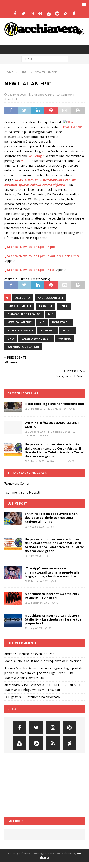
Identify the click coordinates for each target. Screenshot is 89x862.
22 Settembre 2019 (38, 602)
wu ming (64, 338)
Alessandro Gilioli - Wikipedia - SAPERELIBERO (36, 685)
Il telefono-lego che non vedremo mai (54, 404)
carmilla (45, 306)
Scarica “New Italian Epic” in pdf (31, 247)
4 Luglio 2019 (35, 628)
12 (73, 461)
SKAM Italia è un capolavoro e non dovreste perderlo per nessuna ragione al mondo (51, 517)
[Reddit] (57, 13)
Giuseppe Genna (43, 94)
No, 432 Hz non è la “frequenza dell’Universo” (49, 661)
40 (57, 602)
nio (41, 322)
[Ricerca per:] (44, 59)
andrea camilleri (50, 298)
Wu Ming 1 (36, 156)
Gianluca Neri (59, 408)
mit (50, 314)
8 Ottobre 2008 (36, 431)
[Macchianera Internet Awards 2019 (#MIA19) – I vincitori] (13, 598)
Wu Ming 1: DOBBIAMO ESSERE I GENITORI (52, 425)
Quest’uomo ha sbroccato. (41, 697)
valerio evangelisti (36, 338)
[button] (83, 4)
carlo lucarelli (19, 306)
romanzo (48, 330)
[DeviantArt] (74, 13)
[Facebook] (15, 13)
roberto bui (61, 322)
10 (74, 408)
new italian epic (20, 322)
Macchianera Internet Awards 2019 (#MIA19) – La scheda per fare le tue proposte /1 (53, 619)
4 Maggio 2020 (36, 526)
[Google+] (65, 13)
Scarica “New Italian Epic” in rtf (30, 270)
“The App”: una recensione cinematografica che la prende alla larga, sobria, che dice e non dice (52, 572)
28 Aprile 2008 (17, 94)
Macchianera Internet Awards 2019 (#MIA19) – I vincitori (52, 596)
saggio (67, 330)
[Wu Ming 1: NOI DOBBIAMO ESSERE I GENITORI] (13, 427)
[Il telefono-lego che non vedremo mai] (13, 407)
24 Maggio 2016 (36, 408)
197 (52, 526)
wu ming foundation (23, 347)
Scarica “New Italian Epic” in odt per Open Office (43, 256)
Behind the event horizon (36, 654)
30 (50, 628)
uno (11, 338)
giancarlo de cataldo (24, 314)
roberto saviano (20, 330)
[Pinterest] (40, 13)
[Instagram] (32, 13)
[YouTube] (48, 13)
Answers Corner (18, 483)
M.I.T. (25, 161)
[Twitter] (23, 13)
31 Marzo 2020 (36, 461)
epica (63, 306)
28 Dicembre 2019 (38, 581)
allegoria (22, 298)
